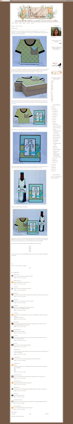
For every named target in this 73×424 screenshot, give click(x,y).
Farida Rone (16, 363)
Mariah (52, 88)
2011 (53, 164)
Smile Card (55, 146)
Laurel (15, 286)
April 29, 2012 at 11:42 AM (20, 340)
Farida (30, 251)
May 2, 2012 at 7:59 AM (19, 396)
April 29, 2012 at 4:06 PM (19, 378)
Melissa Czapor (16, 280)
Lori (14, 343)
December (55, 109)
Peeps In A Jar (55, 147)
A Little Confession (56, 133)
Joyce (15, 335)
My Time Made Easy (41, 31)
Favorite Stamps (55, 138)
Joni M (15, 313)
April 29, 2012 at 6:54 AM (20, 302)
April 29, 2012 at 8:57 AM (20, 319)
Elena (52, 95)
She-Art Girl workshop (57, 127)
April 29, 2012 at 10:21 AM (20, 332)
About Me (16, 23)
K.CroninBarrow (56, 177)
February (54, 160)
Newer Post (13, 413)
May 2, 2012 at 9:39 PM (19, 403)
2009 (53, 167)
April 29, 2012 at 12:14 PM (20, 346)
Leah (52, 92)
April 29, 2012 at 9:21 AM (20, 326)
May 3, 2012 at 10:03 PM (19, 409)
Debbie (30, 248)
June (54, 119)
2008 (53, 169)
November (55, 111)
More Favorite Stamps (56, 137)
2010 (53, 165)
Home (12, 23)
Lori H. (30, 247)
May (54, 121)
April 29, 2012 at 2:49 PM (19, 360)
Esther (15, 393)
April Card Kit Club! (56, 135)
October (54, 113)
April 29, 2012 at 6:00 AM (20, 290)
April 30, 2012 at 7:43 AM (20, 390)
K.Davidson (58, 176)
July (54, 118)
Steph (52, 85)
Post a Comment (14, 412)
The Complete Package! (57, 156)
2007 (53, 170)
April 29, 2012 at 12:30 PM (20, 354)
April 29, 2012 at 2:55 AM (20, 277)
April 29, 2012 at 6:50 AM (20, 296)
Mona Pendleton (16, 381)
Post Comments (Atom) (20, 416)
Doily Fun (54, 129)
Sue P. (52, 83)
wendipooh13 (16, 357)
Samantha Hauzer (17, 374)
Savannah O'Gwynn (17, 399)
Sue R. (52, 82)
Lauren (30, 246)
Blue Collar (15, 32)
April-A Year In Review (57, 149)
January (54, 162)
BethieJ (15, 305)
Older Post (47, 413)
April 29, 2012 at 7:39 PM (19, 384)
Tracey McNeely (16, 329)
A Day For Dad (14, 28)
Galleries (24, 23)
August (54, 116)
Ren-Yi (52, 86)
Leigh (52, 89)
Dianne (52, 96)
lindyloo (15, 274)
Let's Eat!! (32, 23)
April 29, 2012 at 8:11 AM (19, 310)
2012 (53, 108)
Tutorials (28, 23)
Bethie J (52, 99)
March (54, 158)
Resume (20, 23)
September (55, 114)
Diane (52, 98)
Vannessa (52, 80)
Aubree (15, 299)
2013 (53, 106)
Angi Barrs (15, 387)
